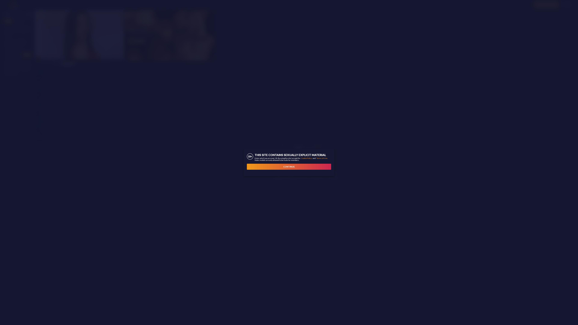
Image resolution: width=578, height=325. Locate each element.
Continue (289, 166)
